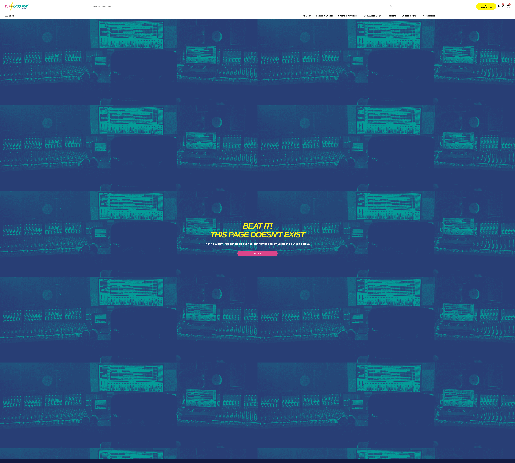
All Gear (307, 15)
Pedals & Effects (324, 15)
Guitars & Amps (409, 15)
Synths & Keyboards (348, 15)
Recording (391, 15)
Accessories (429, 15)
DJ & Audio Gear (372, 15)
